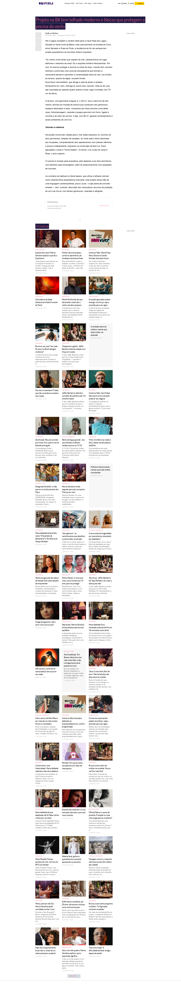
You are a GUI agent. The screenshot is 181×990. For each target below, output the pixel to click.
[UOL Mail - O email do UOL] (124, 3)
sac (119, 3)
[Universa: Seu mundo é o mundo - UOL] (46, 3)
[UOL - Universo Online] (54, 3)
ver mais (72, 976)
